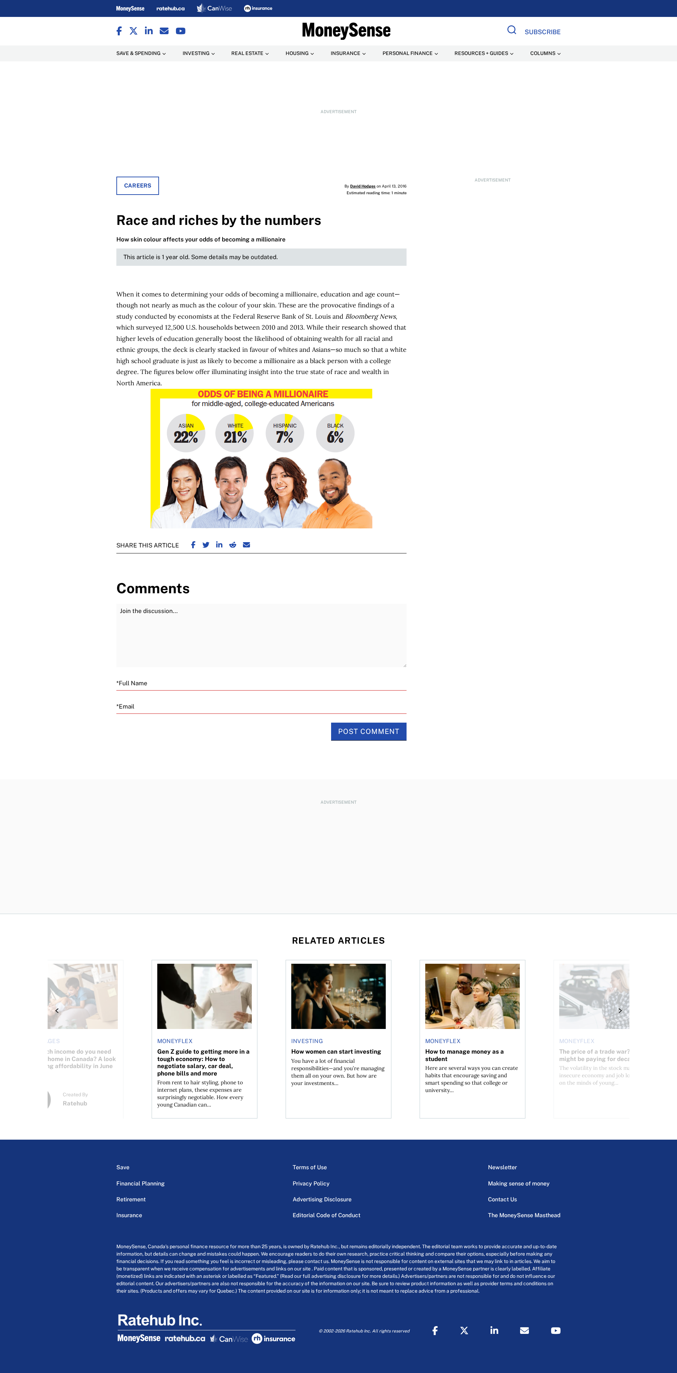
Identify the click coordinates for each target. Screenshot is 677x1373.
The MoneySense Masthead (524, 1215)
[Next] (618, 1010)
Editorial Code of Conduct (326, 1215)
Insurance (129, 1215)
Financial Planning (140, 1183)
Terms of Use (310, 1167)
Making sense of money (519, 1183)
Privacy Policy (311, 1183)
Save (122, 1167)
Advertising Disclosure (322, 1199)
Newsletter (502, 1167)
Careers (137, 185)
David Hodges (363, 186)
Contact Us (502, 1199)
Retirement (131, 1199)
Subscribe (543, 32)
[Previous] (59, 1010)
